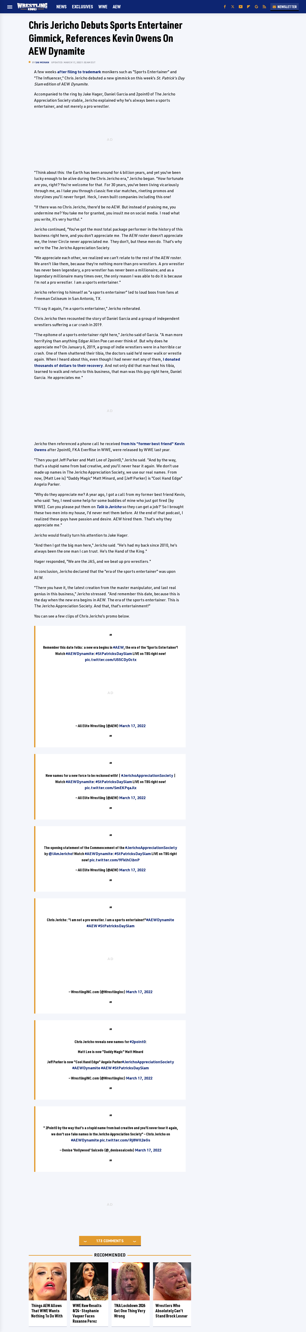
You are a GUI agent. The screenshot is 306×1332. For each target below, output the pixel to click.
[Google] (256, 7)
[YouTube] (241, 7)
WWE (102, 6)
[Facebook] (225, 7)
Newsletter (287, 6)
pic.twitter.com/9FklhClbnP (115, 859)
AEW (117, 6)
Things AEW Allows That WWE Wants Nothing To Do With (47, 1310)
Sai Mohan (42, 62)
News (61, 6)
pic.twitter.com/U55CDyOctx (110, 659)
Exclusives (82, 6)
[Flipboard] (248, 7)
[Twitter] (233, 7)
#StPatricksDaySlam (114, 653)
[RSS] (264, 7)
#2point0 (138, 1041)
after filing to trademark (79, 71)
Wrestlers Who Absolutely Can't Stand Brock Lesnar (171, 1310)
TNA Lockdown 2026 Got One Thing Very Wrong (129, 1310)
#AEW (118, 647)
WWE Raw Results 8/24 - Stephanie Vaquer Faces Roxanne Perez (87, 1313)
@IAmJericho (60, 853)
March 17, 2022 (132, 725)
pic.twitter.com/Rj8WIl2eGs (125, 1140)
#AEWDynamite (80, 653)
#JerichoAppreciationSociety (147, 775)
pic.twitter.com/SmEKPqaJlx (110, 787)
